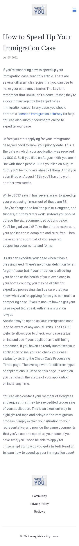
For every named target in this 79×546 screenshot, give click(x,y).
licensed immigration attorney (40, 114)
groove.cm (54, 536)
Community (39, 496)
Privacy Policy (39, 504)
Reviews (39, 511)
